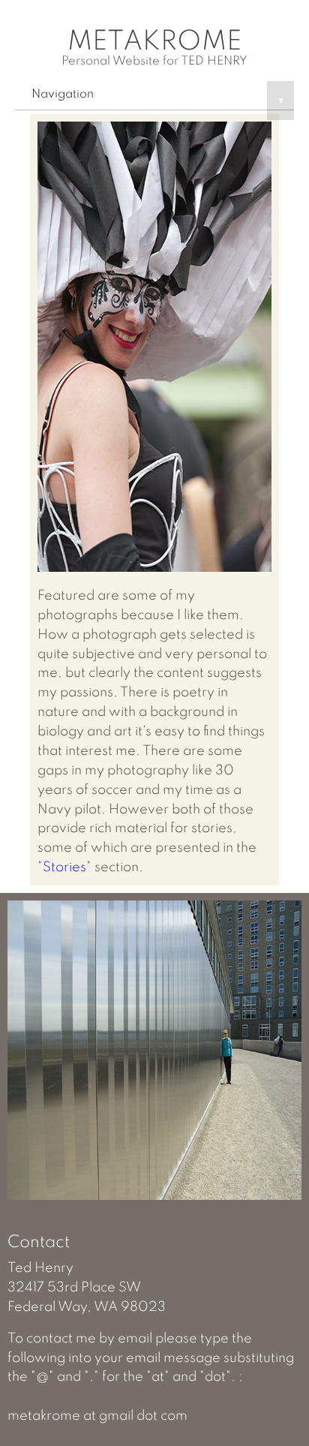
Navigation (158, 97)
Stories (64, 867)
